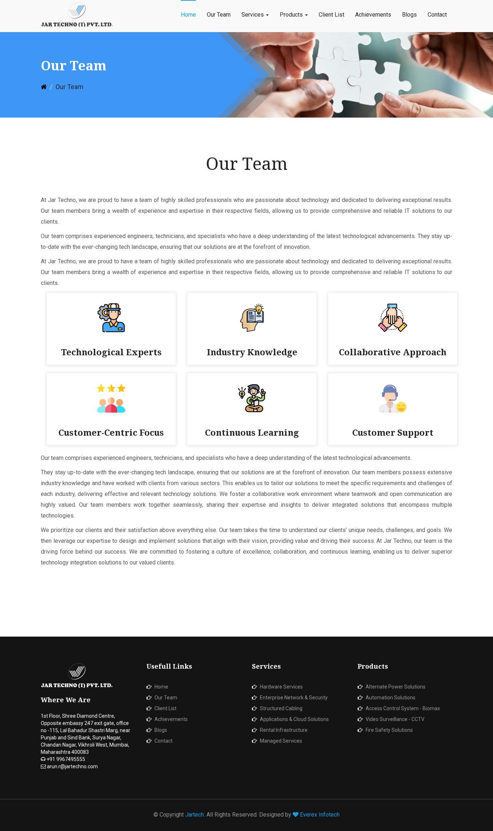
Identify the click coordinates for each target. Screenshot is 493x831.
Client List (331, 14)
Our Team (219, 14)
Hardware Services (281, 687)
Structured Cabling (281, 708)
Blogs (409, 14)
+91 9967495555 (65, 759)
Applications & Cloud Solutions (294, 719)
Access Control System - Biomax (403, 708)
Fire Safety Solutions (389, 730)
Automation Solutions (390, 697)
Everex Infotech (320, 814)
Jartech (194, 814)
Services (253, 14)
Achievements (373, 14)
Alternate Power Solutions (396, 687)
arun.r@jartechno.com (72, 766)
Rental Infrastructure (283, 730)
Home (188, 14)
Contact (437, 14)
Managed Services (281, 741)
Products (292, 14)
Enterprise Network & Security (294, 697)
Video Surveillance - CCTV (395, 719)
